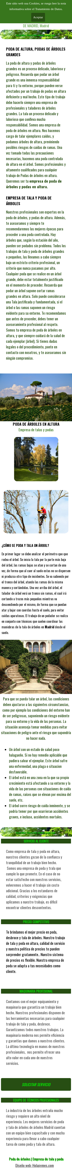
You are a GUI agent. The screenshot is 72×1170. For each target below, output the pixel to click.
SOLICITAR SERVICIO (36, 1084)
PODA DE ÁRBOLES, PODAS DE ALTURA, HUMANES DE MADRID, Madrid (35, 35)
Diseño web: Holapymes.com (34, 1165)
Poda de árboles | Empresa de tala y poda (36, 1158)
